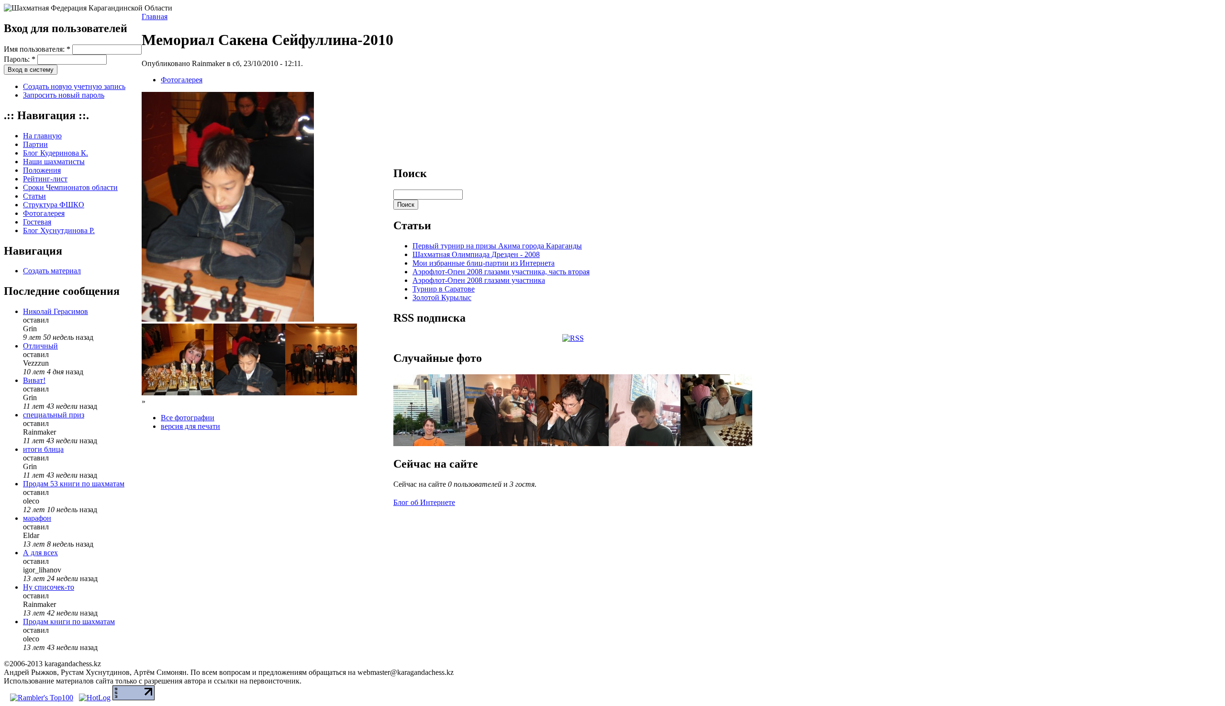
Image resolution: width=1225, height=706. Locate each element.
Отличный (40, 346)
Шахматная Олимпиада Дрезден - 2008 (476, 254)
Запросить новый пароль (63, 95)
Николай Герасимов (55, 311)
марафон (37, 518)
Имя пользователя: (37, 49)
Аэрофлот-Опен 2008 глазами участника (478, 280)
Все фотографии (187, 418)
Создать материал (52, 271)
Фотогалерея (44, 213)
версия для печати (190, 426)
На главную (42, 136)
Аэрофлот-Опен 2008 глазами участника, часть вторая (501, 272)
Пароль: (19, 59)
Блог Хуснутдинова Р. (59, 230)
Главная (154, 16)
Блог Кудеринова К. (55, 153)
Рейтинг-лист (45, 179)
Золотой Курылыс (441, 297)
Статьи (34, 196)
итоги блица (43, 449)
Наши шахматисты (54, 161)
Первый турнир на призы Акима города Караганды (497, 246)
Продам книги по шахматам (69, 621)
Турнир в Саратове (443, 289)
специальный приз (53, 415)
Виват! (34, 380)
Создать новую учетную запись (74, 86)
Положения (42, 170)
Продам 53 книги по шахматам (73, 484)
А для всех (40, 553)
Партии (35, 144)
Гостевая (37, 222)
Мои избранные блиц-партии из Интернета (483, 263)
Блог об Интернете (424, 502)
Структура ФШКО (53, 205)
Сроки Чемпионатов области (70, 187)
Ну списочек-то (48, 587)
